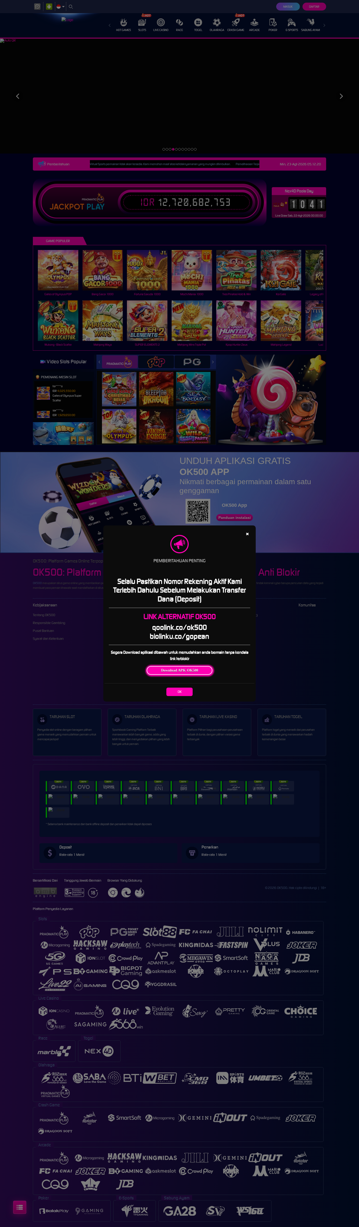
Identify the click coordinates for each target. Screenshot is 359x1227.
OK (180, 691)
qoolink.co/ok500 (179, 627)
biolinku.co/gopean (179, 636)
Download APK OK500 (179, 670)
